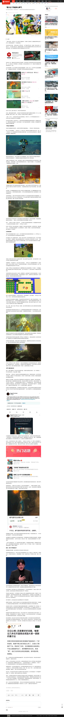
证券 (19, 3)
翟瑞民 (46, 27)
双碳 (45, 3)
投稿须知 (49, 715)
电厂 (48, 3)
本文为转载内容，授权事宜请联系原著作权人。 (13, 687)
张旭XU (46, 78)
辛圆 (45, 39)
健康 (27, 3)
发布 (39, 707)
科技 (13, 3)
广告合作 (43, 715)
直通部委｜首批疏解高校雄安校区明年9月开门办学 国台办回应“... (51, 24)
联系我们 (41, 715)
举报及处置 (55, 715)
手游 (11, 690)
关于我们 (38, 715)
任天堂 (8, 690)
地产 (22, 3)
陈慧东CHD (46, 66)
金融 (16, 3)
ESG (42, 3)
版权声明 (52, 715)
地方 (30, 3)
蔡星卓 (46, 116)
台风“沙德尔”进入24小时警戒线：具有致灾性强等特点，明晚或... (51, 89)
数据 (39, 3)
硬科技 (33, 3)
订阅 (55, 8)
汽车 (25, 3)
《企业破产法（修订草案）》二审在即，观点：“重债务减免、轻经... (51, 63)
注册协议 (46, 715)
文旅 (36, 3)
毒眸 (6, 12)
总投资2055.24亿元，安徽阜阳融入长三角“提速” (51, 128)
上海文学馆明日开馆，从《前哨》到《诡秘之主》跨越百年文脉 (51, 50)
